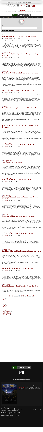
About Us (28, 17)
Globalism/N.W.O (6, 303)
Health (4, 304)
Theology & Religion (6, 314)
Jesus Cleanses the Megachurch (12, 162)
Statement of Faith (18, 17)
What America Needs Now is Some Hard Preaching (18, 90)
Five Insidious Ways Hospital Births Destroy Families (19, 36)
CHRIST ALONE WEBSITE (30, 384)
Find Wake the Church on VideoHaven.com (21, 319)
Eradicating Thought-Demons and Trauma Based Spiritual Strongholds (20, 197)
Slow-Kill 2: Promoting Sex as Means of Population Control (21, 108)
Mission (24, 17)
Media (4, 306)
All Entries (5, 299)
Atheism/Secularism (6, 300)
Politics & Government (7, 311)
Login (27, 429)
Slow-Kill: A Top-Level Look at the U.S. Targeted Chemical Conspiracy (21, 126)
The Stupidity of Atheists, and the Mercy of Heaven (18, 144)
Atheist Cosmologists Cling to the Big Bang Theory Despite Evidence (21, 54)
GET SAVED (11, 418)
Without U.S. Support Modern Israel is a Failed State (18, 268)
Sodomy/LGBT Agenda (7, 313)
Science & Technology (7, 312)
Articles (8, 17)
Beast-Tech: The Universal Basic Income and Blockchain (20, 73)
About (18, 364)
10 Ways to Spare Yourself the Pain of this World (17, 233)
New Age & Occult (6, 310)
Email (3, 25)
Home (4, 17)
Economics (5, 301)
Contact (38, 17)
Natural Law (5, 308)
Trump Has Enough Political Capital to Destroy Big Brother (21, 286)
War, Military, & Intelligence (8, 315)
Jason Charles (5, 38)
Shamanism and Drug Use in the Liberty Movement (18, 216)
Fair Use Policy (31, 364)
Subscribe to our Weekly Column (7, 30)
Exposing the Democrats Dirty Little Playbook (16, 179)
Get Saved (33, 17)
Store (12, 17)
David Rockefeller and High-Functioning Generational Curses (21, 251)
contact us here (22, 376)
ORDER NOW (29, 394)
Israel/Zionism (5, 305)
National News (5, 307)
